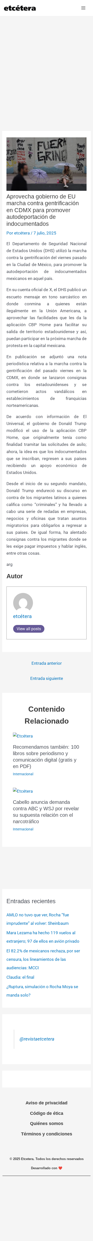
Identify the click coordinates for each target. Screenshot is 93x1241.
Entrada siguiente (46, 678)
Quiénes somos (46, 1123)
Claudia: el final (20, 977)
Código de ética (46, 1113)
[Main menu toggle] (83, 8)
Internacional (23, 774)
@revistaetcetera (37, 1039)
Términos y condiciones (46, 1133)
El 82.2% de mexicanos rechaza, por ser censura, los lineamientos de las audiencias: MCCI (43, 959)
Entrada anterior (46, 663)
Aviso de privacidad (46, 1102)
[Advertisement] (46, 65)
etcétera (22, 616)
